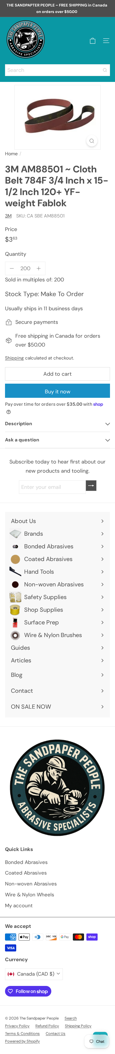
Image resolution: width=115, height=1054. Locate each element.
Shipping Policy (78, 1025)
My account (19, 905)
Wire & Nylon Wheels (29, 894)
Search (71, 1018)
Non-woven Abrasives (31, 883)
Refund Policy (47, 1025)
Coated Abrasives (26, 873)
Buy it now (57, 391)
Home (11, 154)
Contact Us (55, 1033)
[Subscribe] (91, 485)
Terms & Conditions (22, 1033)
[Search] (105, 70)
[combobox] (57, 70)
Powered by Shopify (22, 1041)
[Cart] (92, 41)
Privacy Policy (17, 1025)
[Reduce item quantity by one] (12, 269)
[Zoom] (91, 140)
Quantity (15, 254)
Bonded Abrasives (26, 862)
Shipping (14, 358)
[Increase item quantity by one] (39, 269)
